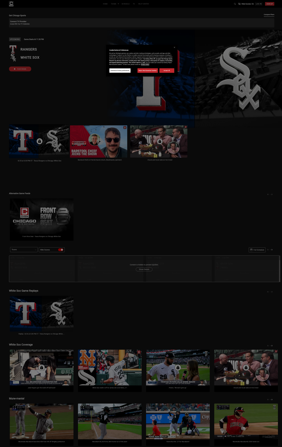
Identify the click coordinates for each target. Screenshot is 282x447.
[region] (142, 61)
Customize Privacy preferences (119, 70)
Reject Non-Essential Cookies (148, 70)
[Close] (174, 47)
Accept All (167, 70)
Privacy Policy (145, 64)
